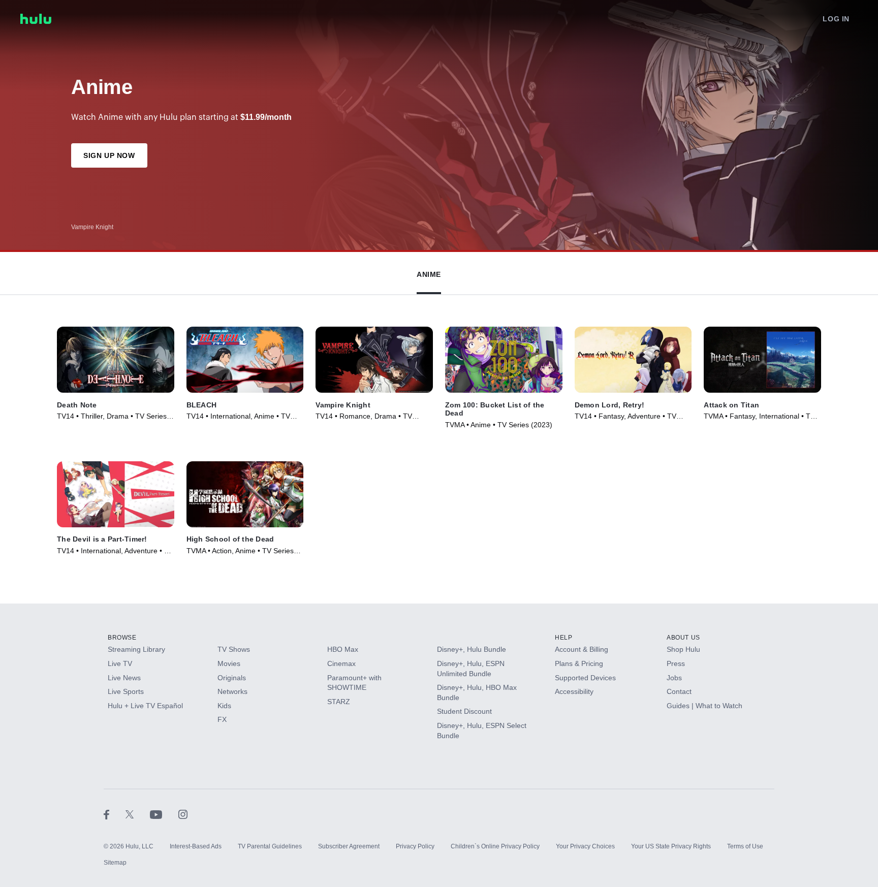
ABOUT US (683, 637)
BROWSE (122, 637)
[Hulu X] (138, 814)
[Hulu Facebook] (115, 814)
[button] (429, 272)
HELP (563, 637)
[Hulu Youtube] (164, 814)
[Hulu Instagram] (182, 814)
